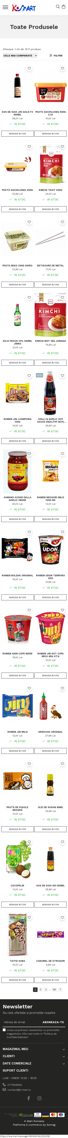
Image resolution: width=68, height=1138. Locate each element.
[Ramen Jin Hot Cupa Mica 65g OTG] (50, 628)
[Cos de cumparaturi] (63, 7)
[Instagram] (39, 1098)
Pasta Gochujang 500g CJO (50, 113)
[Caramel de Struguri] (50, 935)
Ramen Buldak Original (17, 575)
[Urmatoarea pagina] (60, 989)
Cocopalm (17, 885)
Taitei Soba (17, 961)
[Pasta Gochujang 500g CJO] (50, 86)
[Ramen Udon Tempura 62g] (50, 549)
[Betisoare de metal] (50, 239)
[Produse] (6, 8)
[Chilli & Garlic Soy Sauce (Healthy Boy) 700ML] (50, 393)
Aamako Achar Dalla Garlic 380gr (17, 498)
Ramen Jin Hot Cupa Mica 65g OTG (50, 655)
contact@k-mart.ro (19, 1089)
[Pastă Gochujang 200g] (17, 164)
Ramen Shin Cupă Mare (17, 653)
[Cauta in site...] (58, 7)
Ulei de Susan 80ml (50, 807)
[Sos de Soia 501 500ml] (50, 859)
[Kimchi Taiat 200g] (50, 164)
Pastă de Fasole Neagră (17, 808)
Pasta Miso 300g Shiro (17, 265)
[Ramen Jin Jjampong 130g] (17, 393)
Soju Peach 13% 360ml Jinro (17, 342)
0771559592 (14, 1084)
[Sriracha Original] (50, 706)
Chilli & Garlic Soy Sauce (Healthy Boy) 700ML (50, 420)
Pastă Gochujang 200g (17, 190)
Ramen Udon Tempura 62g (50, 577)
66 (54, 989)
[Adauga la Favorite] (29, 68)
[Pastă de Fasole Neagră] (17, 781)
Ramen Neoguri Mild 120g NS (50, 498)
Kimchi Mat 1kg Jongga (50, 341)
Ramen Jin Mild (17, 732)
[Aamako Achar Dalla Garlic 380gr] (17, 471)
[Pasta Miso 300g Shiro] (17, 239)
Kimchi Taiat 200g (50, 190)
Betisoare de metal (50, 265)
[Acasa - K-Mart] (24, 8)
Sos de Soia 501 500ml (50, 885)
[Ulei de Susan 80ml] (50, 781)
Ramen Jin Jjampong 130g (17, 420)
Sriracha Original (50, 732)
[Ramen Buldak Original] (17, 549)
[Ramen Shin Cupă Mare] (17, 628)
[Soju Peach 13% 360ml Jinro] (17, 315)
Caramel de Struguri (50, 961)
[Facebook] (29, 1098)
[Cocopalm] (17, 859)
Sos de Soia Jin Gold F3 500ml (17, 113)
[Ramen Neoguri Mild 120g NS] (50, 471)
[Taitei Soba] (17, 935)
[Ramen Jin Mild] (17, 706)
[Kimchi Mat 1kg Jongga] (50, 315)
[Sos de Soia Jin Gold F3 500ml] (17, 86)
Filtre (57, 55)
